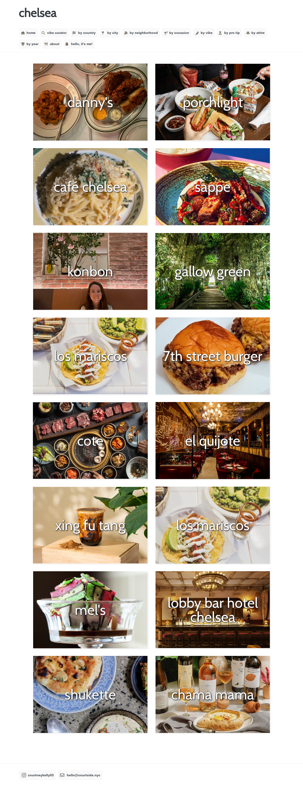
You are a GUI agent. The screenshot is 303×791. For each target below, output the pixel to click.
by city (112, 33)
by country (87, 33)
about (54, 44)
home (31, 33)
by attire (258, 33)
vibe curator (57, 33)
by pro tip (232, 33)
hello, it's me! (82, 44)
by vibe (207, 33)
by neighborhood (144, 33)
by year (32, 44)
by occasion (179, 33)
